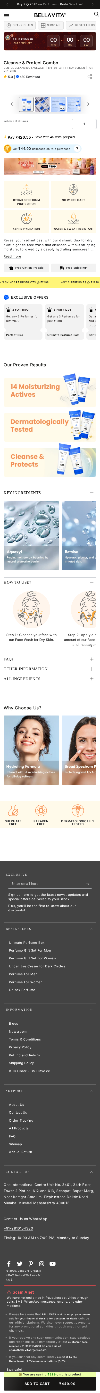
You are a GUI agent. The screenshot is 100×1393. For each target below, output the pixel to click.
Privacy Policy (20, 1047)
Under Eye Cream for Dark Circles (37, 966)
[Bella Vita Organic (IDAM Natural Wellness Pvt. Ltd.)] (50, 166)
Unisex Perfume (22, 990)
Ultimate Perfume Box (27, 943)
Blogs (13, 1023)
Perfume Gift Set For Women (32, 958)
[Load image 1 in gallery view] (26, 104)
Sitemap (15, 1144)
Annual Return (20, 1152)
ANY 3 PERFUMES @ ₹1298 (55, 282)
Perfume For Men (23, 974)
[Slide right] (92, 4)
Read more (12, 256)
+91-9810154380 (18, 1228)
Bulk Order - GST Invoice (29, 1071)
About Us (16, 1105)
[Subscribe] (89, 883)
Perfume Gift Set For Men (30, 950)
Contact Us (18, 1112)
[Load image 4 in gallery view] (74, 104)
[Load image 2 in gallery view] (42, 104)
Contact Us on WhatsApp (25, 1219)
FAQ (12, 1136)
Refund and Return (24, 1055)
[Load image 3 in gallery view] (58, 104)
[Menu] (10, 15)
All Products (19, 1128)
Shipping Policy (21, 1063)
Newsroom (18, 1031)
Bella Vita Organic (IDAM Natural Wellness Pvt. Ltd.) (24, 1275)
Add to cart (50, 1384)
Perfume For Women (25, 982)
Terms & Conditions (25, 1039)
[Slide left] (8, 4)
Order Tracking (21, 1120)
